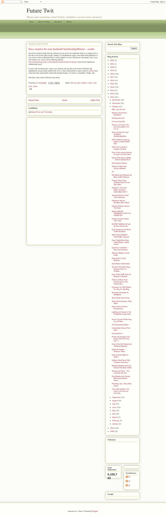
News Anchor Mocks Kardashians (119, 308)
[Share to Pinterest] (58, 83)
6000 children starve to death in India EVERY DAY (121, 142)
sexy (94, 83)
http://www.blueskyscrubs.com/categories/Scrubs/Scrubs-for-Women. (53, 62)
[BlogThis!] (52, 83)
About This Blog (43, 22)
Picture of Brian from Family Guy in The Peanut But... (120, 282)
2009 (112, 431)
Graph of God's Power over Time (120, 220)
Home (31, 22)
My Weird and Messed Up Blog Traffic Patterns (122, 176)
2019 (112, 70)
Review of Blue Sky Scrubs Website (119, 167)
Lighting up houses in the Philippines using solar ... (121, 314)
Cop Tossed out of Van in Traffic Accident (121, 231)
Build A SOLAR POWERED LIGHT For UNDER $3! (121, 213)
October (115, 107)
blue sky (74, 83)
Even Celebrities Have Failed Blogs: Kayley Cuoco (120, 242)
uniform (91, 71)
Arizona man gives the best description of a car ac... (120, 127)
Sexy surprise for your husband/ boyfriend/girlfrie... (120, 134)
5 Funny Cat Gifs (118, 121)
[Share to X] (54, 83)
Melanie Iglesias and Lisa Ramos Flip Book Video (122, 367)
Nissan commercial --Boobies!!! (120, 114)
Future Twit (40, 10)
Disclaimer (58, 22)
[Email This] (49, 83)
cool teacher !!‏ (117, 333)
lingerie (83, 83)
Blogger (95, 511)
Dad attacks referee (119, 163)
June (114, 407)
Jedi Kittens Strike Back (121, 264)
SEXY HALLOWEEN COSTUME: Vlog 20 (120, 236)
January (115, 424)
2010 (112, 428)
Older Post (95, 100)
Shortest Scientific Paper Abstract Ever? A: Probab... (121, 269)
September (116, 397)
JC (129, 477)
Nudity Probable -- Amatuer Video (119, 351)
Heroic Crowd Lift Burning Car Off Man (121, 320)
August (115, 401)
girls (79, 83)
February (116, 421)
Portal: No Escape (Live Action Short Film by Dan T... (121, 339)
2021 (112, 64)
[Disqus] (64, 149)
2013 (112, 90)
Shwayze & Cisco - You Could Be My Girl (121, 372)
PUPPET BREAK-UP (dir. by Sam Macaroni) (121, 225)
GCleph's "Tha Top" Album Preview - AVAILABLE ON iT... (120, 190)
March (115, 417)
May (114, 411)
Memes (69, 22)
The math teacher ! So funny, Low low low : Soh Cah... (120, 391)
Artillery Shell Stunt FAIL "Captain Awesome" (121, 361)
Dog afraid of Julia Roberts (119, 259)
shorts (35, 86)
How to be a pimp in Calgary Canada (119, 148)
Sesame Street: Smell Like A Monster (120, 196)
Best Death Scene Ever (121, 298)
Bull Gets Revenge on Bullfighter (120, 294)
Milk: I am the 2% (118, 109)
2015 (112, 84)
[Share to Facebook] (56, 83)
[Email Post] (30, 89)
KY (113, 172)
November (116, 103)
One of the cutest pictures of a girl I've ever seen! (122, 153)
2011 (112, 97)
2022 (112, 60)
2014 (112, 87)
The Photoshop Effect (120, 325)
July (114, 404)
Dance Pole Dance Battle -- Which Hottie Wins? (121, 159)
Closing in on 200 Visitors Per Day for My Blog (121, 288)
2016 (112, 80)
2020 (112, 67)
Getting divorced (118, 118)
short (30, 86)
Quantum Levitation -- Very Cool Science (120, 249)
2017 (112, 77)
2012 (112, 94)
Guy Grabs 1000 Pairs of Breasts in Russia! (121, 275)
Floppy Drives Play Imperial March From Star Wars (121, 182)
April (114, 414)
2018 (112, 74)
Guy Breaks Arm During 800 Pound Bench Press (121, 378)
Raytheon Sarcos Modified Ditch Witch (120, 202)
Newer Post (34, 100)
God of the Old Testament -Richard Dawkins (122, 345)
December (116, 100)
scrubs (89, 83)
